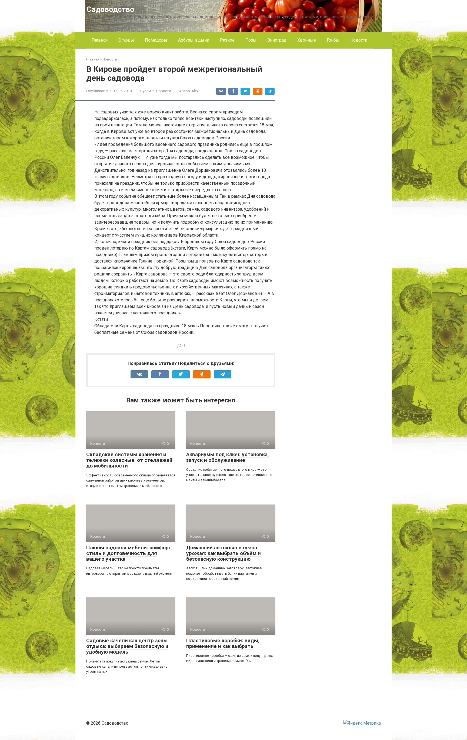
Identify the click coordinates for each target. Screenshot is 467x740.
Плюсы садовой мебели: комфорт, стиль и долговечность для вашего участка (129, 553)
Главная (100, 40)
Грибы (333, 40)
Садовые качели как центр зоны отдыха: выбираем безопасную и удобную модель (127, 646)
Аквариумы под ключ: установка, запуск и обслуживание (227, 457)
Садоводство (110, 9)
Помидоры (156, 40)
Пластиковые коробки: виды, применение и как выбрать (222, 643)
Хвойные (306, 40)
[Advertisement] (340, 138)
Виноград (276, 40)
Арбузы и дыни (193, 40)
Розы (250, 40)
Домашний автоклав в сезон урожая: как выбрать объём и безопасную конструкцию (223, 553)
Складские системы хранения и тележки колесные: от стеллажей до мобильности (129, 460)
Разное (227, 40)
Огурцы (126, 40)
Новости (358, 40)
